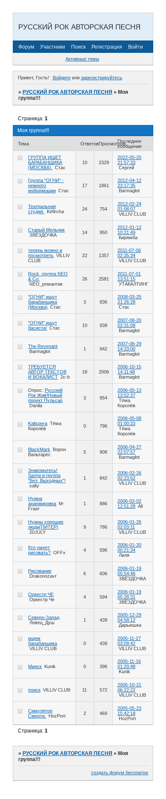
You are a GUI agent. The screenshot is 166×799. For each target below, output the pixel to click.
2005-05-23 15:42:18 (129, 711)
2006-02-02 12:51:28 (129, 503)
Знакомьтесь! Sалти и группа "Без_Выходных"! (47, 475)
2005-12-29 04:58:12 (129, 617)
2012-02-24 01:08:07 (129, 206)
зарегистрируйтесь (101, 77)
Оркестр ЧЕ (41, 594)
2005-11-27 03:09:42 (129, 641)
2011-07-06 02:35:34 (129, 253)
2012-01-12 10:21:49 (129, 230)
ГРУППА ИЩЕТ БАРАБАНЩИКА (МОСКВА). (45, 162)
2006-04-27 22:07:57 (129, 449)
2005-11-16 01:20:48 (129, 664)
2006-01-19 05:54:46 (129, 571)
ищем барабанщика (42, 641)
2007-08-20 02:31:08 (129, 323)
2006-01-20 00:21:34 (129, 547)
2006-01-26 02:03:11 (129, 524)
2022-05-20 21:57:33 (129, 160)
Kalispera (37, 423)
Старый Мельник (46, 229)
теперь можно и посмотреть (45, 253)
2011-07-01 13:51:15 (129, 276)
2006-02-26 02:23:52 (129, 475)
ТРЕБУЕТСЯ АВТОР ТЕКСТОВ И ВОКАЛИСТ (47, 371)
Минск (35, 666)
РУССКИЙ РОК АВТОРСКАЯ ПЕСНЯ (67, 92)
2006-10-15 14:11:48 (129, 369)
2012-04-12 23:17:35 (129, 183)
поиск (34, 689)
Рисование (40, 570)
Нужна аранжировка (42, 501)
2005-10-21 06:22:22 (129, 687)
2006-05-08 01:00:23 (129, 421)
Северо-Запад (43, 617)
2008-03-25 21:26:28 (129, 299)
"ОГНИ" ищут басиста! (42, 325)
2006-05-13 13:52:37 (129, 393)
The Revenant (42, 346)
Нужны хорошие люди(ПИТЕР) (45, 524)
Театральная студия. (42, 209)
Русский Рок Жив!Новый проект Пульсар (45, 395)
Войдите (62, 77)
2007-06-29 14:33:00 (129, 346)
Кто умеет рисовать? (39, 550)
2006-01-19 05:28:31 (129, 594)
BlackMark (39, 449)
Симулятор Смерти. (40, 713)
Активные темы (82, 58)
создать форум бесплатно (119, 772)
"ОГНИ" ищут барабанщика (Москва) (42, 302)
